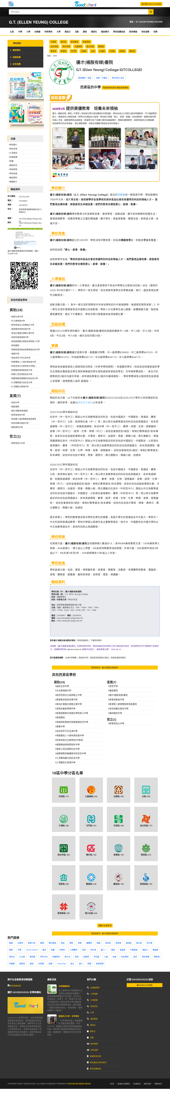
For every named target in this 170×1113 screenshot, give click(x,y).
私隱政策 (137, 1083)
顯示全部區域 (105, 925)
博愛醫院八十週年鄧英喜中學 (70, 735)
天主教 (22, 956)
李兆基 (96, 956)
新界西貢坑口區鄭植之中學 (69, 695)
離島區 (132, 51)
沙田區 (112, 51)
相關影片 (13, 181)
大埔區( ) (64, 825)
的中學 (90, 87)
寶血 (44, 949)
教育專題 (133, 31)
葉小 (81, 963)
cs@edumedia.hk (73, 649)
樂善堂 (22, 963)
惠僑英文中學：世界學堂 (69, 1016)
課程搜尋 (94, 1018)
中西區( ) (64, 796)
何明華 (41, 963)
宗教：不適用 (101, 78)
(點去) (23, 212)
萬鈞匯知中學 (115, 713)
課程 (85, 31)
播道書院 (113, 690)
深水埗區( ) (64, 854)
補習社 (94, 31)
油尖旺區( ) (146, 825)
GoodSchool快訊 (145, 985)
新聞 (89, 963)
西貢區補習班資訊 (118, 657)
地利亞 (12, 956)
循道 (113, 949)
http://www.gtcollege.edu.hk (69, 620)
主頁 (12, 31)
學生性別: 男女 (118, 78)
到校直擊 (145, 31)
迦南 (31, 963)
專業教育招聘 (95, 1056)
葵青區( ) (146, 854)
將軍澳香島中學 (116, 699)
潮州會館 (52, 943)
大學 (59, 31)
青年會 (93, 949)
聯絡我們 (158, 1083)
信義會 (122, 949)
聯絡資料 (13, 177)
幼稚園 (37, 31)
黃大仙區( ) (91, 913)
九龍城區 (78, 46)
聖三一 (103, 949)
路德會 (86, 956)
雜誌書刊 (105, 31)
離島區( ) (118, 884)
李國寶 (12, 963)
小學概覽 (94, 994)
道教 (11, 949)
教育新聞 (99, 963)
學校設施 (13, 173)
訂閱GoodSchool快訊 (152, 4)
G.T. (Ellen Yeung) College (149, 21)
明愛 (80, 943)
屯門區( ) (91, 825)
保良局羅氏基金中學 (118, 708)
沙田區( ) (118, 825)
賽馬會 (157, 956)
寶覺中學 (60, 726)
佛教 (71, 943)
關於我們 (147, 1083)
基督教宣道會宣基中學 (67, 699)
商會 (114, 956)
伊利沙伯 (44, 956)
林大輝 (149, 943)
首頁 (131, 21)
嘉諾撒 (155, 949)
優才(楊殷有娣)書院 (73, 591)
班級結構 (13, 157)
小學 (28, 31)
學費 (12, 161)
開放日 (68, 31)
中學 (20, 31)
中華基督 (133, 949)
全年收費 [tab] (17, 64)
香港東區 (74, 41)
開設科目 (13, 165)
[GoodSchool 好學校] (85, 5)
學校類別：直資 (84, 78)
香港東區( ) (64, 913)
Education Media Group (79, 1083)
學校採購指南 (119, 31)
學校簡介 (13, 144)
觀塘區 (101, 46)
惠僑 (11, 943)
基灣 (42, 943)
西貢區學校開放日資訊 (99, 657)
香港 (77, 956)
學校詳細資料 (82, 640)
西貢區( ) (64, 884)
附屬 (53, 949)
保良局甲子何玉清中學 (67, 731)
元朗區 (83, 51)
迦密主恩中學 (62, 686)
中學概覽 (94, 1000)
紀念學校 (125, 956)
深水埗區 (66, 46)
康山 (72, 963)
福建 (98, 943)
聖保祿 (128, 943)
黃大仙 (67, 956)
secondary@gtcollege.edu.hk (70, 618)
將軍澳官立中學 (116, 723)
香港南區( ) (146, 884)
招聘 (155, 31)
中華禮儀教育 (64, 986)
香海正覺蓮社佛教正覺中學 (69, 704)
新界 (135, 956)
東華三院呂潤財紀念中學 (68, 748)
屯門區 (73, 51)
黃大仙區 (90, 46)
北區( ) (146, 796)
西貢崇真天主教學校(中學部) (69, 740)
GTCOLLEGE (24, 196)
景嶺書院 (60, 717)
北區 (93, 51)
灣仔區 (63, 41)
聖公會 (139, 943)
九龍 (106, 956)
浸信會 (118, 943)
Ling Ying (61, 963)
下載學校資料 (96, 640)
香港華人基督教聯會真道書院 (123, 704)
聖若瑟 (32, 956)
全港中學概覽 (70, 657)
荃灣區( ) (118, 854)
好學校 (62, 949)
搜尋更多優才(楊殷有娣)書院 (116, 87)
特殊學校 (48, 31)
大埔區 (102, 51)
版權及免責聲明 (124, 1083)
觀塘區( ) (91, 884)
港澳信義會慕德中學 (65, 708)
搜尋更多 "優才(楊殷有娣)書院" (106, 667)
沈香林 (20, 943)
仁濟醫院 (73, 949)
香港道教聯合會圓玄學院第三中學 (72, 713)
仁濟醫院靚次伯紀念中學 (68, 757)
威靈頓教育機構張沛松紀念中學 (71, 753)
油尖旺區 (54, 46)
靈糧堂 (89, 943)
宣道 (84, 949)
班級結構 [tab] (17, 57)
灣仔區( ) (91, 854)
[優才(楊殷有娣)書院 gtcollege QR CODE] (24, 291)
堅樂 (50, 963)
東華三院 (31, 943)
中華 (19, 949)
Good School (32, 949)
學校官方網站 (85, 402)
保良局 (108, 943)
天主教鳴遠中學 (63, 690)
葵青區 (53, 51)
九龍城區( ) (91, 796)
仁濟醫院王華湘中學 (65, 762)
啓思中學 (113, 686)
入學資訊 (13, 153)
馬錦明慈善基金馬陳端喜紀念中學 (72, 722)
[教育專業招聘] (14, 985)
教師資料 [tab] (17, 50)
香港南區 (86, 41)
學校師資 (13, 169)
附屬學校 (56, 956)
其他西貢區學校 (64, 674)
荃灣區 (63, 51)
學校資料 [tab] (17, 43)
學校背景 (13, 148)
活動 (77, 31)
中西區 (53, 41)
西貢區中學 (83, 657)
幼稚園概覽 (94, 987)
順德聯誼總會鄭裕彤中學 (68, 744)
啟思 (63, 943)
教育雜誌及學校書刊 (98, 1062)
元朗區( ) (118, 796)
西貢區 (122, 51)
